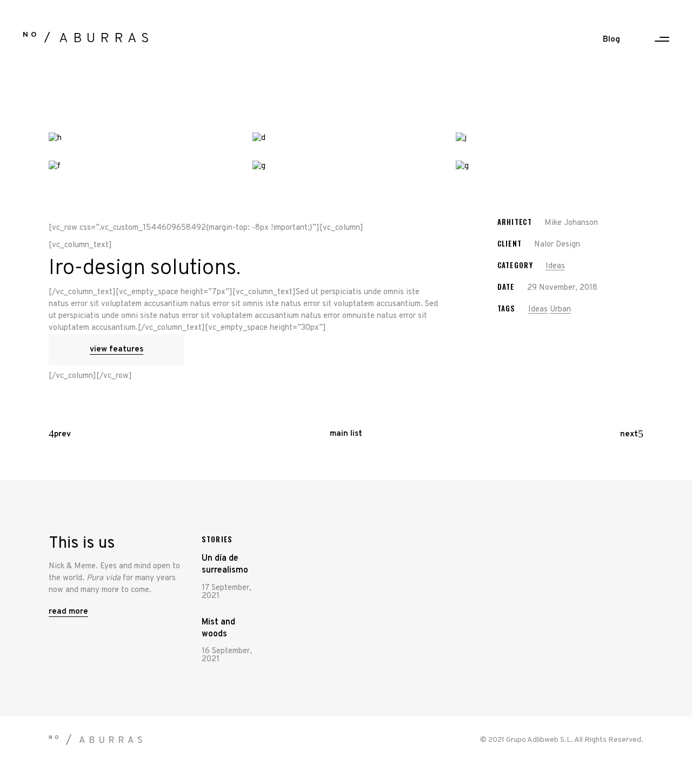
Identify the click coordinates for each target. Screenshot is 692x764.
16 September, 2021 (227, 655)
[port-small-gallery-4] (142, 166)
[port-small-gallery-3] (549, 138)
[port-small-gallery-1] (142, 138)
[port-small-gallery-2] (346, 138)
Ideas (555, 266)
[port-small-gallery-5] (346, 166)
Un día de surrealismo (225, 564)
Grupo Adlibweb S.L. (539, 740)
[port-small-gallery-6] (549, 166)
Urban (560, 309)
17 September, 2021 (226, 592)
